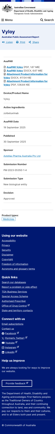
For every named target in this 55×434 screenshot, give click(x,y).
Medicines (8, 219)
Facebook (11, 333)
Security (6, 249)
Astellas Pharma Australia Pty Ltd (22, 155)
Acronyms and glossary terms (18, 268)
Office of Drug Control (15, 305)
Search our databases (14, 282)
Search (49, 20)
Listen (9, 42)
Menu (8, 20)
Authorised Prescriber (14, 301)
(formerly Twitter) (15, 338)
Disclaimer (7, 254)
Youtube (10, 342)
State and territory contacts (17, 310)
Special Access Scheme (15, 296)
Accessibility (9, 240)
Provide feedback (16, 384)
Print (22, 42)
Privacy (6, 245)
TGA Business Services (14, 291)
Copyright (7, 259)
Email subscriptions (12, 323)
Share (35, 42)
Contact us (8, 328)
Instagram (11, 347)
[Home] (27, 9)
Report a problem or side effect (19, 286)
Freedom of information (15, 264)
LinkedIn (10, 352)
